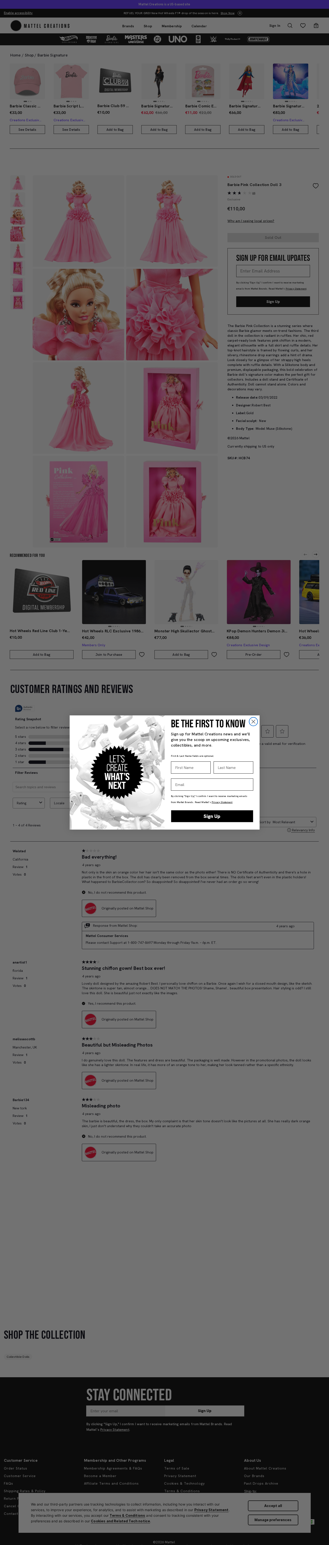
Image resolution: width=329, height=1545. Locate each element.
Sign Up (212, 816)
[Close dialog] (253, 721)
